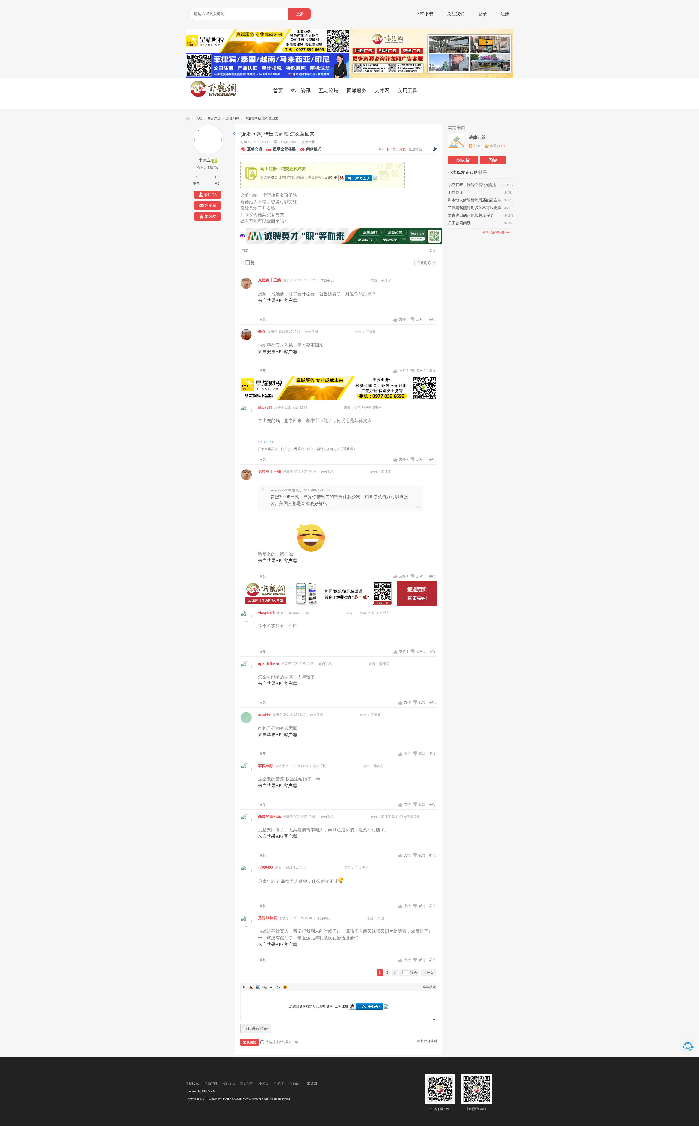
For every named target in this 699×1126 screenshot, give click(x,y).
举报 (432, 251)
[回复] (493, 160)
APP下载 (424, 13)
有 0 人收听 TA (207, 168)
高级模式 (429, 987)
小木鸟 (204, 160)
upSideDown (268, 664)
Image (257, 987)
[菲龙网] (213, 96)
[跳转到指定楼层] (435, 149)
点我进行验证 (255, 1028)
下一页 (391, 149)
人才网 (382, 90)
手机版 (279, 1084)
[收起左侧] (234, 134)
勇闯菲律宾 (267, 918)
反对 (420, 319)
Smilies (285, 987)
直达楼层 (415, 149)
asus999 (264, 714)
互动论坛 (329, 90)
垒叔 (262, 331)
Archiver (295, 1084)
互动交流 (254, 149)
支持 (403, 319)
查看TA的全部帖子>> (497, 232)
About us (229, 1084)
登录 (482, 13)
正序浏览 (424, 263)
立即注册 (330, 177)
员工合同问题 (459, 223)
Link (264, 987)
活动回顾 (210, 1084)
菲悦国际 (265, 766)
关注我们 (455, 13)
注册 (504, 13)
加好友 (210, 217)
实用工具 (407, 90)
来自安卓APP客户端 (277, 351)
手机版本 (192, 1084)
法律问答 (232, 118)
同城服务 (356, 90)
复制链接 (308, 142)
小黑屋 (264, 1084)
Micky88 (265, 407)
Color (251, 987)
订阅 (477, 146)
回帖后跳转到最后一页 (281, 1042)
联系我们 (246, 1084)
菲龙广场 (214, 118)
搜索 (300, 14)
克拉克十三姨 (269, 280)
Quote (271, 987)
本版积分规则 (427, 1041)
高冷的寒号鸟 (269, 817)
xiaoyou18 (266, 613)
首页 (278, 90)
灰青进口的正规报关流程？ (471, 215)
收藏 (497, 146)
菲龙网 (188, 119)
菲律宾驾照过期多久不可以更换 (474, 208)
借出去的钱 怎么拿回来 (261, 118)
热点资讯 (301, 90)
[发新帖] (463, 160)
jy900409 (265, 867)
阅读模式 (313, 149)
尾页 (402, 149)
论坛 (199, 118)
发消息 (210, 206)
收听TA (210, 195)
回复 (245, 251)
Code (278, 987)
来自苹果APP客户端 (277, 300)
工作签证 (455, 193)
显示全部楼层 (284, 149)
